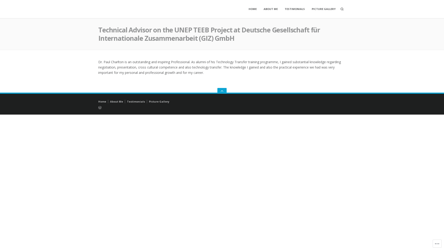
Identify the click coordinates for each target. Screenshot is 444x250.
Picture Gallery (324, 9)
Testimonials (295, 9)
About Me (271, 9)
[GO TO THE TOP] (222, 91)
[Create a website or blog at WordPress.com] (170, 107)
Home (253, 9)
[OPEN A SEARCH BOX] (342, 9)
